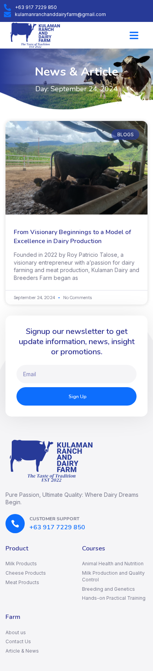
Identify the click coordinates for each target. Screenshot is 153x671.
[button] (134, 35)
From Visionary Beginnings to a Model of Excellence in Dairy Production (72, 236)
